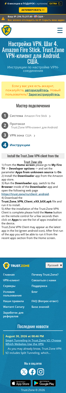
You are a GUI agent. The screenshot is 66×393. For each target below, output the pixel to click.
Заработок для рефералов (13, 314)
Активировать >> (33, 10)
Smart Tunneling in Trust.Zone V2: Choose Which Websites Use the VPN (33, 342)
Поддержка (39, 286)
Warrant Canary (13, 307)
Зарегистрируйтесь (44, 94)
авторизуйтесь (37, 90)
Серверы (9, 286)
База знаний (40, 307)
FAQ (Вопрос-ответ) (45, 301)
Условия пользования (12, 293)
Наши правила (13, 301)
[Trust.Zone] (6, 30)
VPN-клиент (11, 280)
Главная (9, 274)
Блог (35, 292)
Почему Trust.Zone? (45, 274)
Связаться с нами (44, 280)
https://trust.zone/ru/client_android (25, 194)
